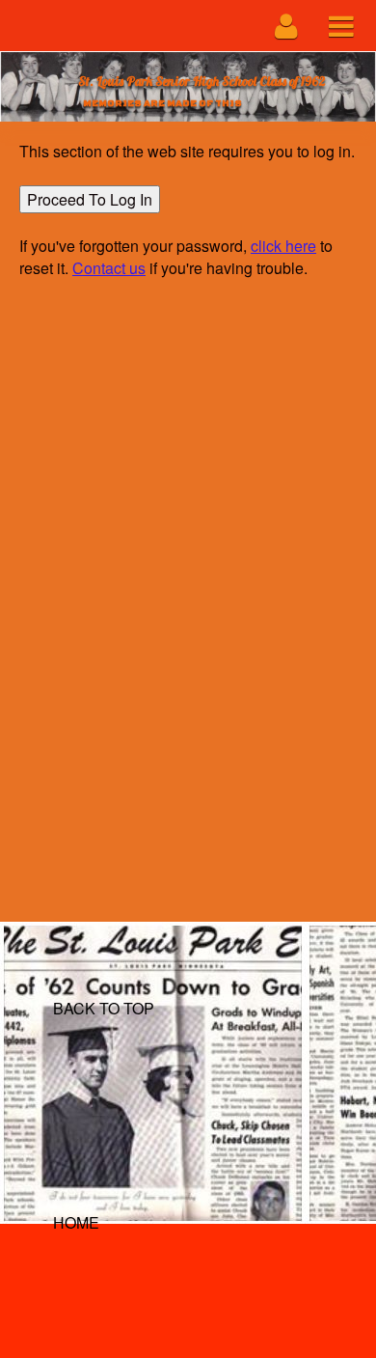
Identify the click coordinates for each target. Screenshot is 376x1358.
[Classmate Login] (286, 25)
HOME (76, 1222)
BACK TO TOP (103, 1008)
